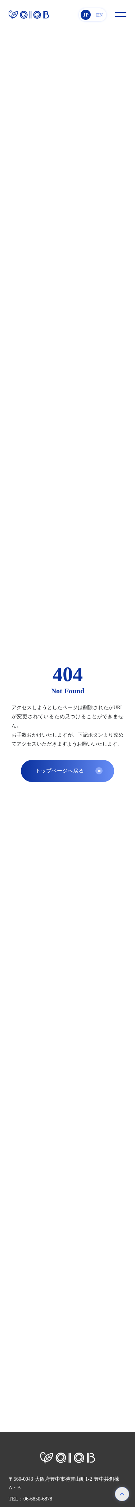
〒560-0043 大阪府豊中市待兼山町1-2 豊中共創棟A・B (64, 1483)
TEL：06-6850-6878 (30, 1499)
